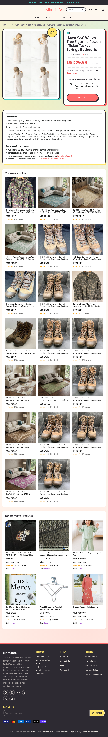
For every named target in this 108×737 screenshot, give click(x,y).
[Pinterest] (12, 698)
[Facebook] (5, 692)
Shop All (48, 17)
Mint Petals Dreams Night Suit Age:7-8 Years (87, 554)
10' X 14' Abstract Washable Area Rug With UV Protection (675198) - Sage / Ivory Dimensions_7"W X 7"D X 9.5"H (20, 258)
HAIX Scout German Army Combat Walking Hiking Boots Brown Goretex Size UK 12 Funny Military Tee (53, 446)
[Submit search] (83, 9)
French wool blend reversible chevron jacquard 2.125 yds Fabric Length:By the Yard (53, 554)
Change (96, 79)
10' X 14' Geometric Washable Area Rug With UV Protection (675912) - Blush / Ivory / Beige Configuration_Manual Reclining (19, 493)
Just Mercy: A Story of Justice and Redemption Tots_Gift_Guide (18, 608)
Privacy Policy (90, 661)
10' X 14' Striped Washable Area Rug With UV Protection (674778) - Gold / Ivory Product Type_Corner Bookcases (87, 211)
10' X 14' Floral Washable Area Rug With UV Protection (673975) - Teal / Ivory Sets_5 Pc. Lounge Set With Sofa (53, 211)
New (63, 17)
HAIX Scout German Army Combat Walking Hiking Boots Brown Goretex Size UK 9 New (53, 352)
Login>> (13, 569)
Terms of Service (92, 665)
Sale (71, 17)
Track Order (65, 670)
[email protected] (64, 156)
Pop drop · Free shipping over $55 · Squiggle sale (54, 2)
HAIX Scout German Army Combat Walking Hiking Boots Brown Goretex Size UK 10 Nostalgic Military (53, 258)
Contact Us (65, 661)
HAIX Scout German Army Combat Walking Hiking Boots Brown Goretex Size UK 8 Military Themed (86, 446)
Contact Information (93, 674)
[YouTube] (18, 692)
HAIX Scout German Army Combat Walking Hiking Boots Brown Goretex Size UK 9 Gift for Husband (86, 258)
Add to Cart (82, 97)
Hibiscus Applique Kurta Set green (85, 607)
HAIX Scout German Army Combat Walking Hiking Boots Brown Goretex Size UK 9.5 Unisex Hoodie (19, 305)
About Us (64, 656)
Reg (96, 10)
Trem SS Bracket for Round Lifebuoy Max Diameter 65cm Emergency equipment (53, 608)
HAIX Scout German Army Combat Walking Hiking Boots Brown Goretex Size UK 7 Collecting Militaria (86, 399)
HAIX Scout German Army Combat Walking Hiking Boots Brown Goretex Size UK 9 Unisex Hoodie (86, 352)
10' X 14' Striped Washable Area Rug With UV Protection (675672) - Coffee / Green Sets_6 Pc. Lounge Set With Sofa (54, 399)
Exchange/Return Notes (17, 146)
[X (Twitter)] (5, 698)
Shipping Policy (91, 670)
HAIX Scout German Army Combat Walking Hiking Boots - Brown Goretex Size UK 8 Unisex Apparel (20, 352)
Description (11, 116)
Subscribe (97, 713)
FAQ (62, 665)
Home (37, 17)
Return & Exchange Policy (52, 158)
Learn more (72, 73)
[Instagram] (12, 692)
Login (90, 10)
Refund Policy (91, 656)
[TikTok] (24, 692)
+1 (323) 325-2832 (43, 666)
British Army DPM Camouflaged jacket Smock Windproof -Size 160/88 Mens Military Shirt (20, 211)
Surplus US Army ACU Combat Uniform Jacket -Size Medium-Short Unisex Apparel (86, 305)
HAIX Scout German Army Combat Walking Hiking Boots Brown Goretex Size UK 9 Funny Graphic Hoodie (53, 305)
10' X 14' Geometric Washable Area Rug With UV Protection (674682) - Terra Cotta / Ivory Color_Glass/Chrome (19, 446)
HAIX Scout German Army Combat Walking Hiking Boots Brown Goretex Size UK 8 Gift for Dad (53, 493)
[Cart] (103, 10)
